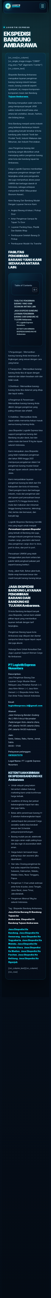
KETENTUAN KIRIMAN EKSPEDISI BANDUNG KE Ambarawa (26, 331)
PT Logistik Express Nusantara (25, 324)
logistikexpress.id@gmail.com (25, 705)
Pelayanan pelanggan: (19, 751)
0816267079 (15, 755)
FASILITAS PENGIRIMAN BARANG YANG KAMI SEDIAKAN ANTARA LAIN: (25, 304)
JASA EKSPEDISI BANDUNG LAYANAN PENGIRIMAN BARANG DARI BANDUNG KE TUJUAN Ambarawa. (26, 315)
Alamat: (12, 711)
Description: (14, 674)
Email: (11, 702)
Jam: (10, 735)
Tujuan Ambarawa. (18, 96)
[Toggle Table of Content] (33, 289)
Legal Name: (14, 761)
